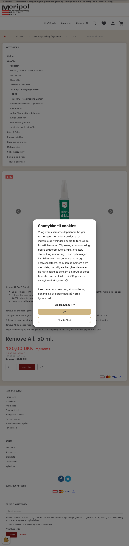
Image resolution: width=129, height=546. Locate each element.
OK (64, 311)
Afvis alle (65, 319)
